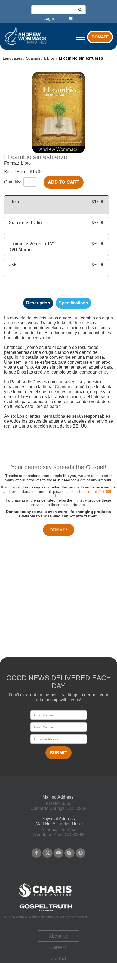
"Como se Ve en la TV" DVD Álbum (31, 247)
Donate (100, 37)
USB (12, 265)
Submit (58, 752)
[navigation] (49, 18)
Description (38, 303)
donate (59, 529)
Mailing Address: (58, 797)
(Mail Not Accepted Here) (58, 823)
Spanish (33, 58)
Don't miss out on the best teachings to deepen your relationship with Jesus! (58, 697)
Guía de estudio (25, 223)
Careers (59, 947)
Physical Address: (58, 818)
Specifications (73, 303)
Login (49, 18)
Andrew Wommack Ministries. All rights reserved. (52, 917)
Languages (12, 58)
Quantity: (13, 182)
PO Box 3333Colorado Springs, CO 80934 (58, 806)
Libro (26, 163)
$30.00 (97, 244)
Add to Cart (63, 182)
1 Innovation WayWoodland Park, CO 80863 (59, 832)
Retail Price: (16, 171)
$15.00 (36, 171)
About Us (58, 936)
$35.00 (97, 223)
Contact (58, 958)
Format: (12, 163)
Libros (49, 58)
